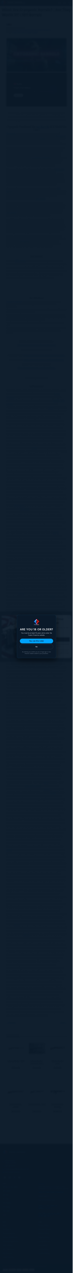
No (37, 647)
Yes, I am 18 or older (36, 641)
